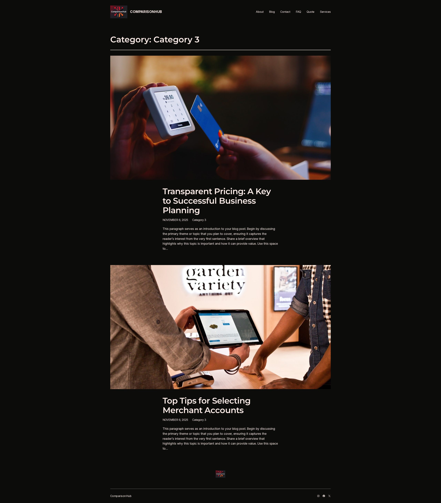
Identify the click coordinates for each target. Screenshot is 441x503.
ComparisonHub (146, 12)
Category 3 (199, 220)
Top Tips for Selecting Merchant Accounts (206, 405)
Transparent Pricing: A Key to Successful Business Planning (217, 201)
